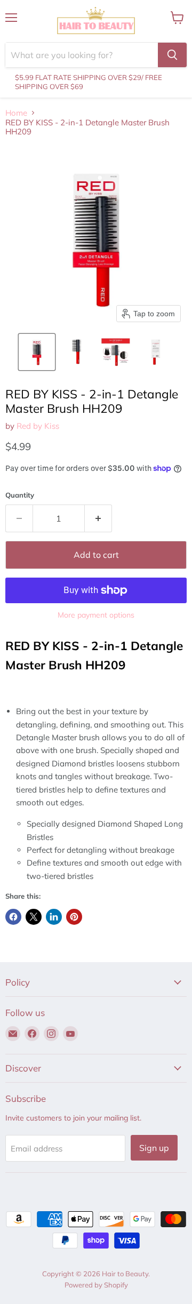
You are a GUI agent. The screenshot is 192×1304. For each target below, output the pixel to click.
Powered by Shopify (96, 1285)
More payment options (96, 615)
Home (16, 112)
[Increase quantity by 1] (98, 518)
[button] (37, 352)
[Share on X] (34, 917)
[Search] (172, 55)
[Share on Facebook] (13, 917)
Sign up (154, 1147)
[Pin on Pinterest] (74, 917)
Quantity (19, 495)
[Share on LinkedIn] (54, 917)
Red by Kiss (38, 426)
